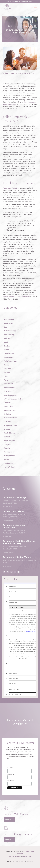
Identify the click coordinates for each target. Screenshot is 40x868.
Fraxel (23, 73)
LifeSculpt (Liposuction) (12, 399)
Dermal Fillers (8, 357)
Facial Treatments (10, 361)
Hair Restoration (9, 387)
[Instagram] (11, 572)
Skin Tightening (9, 433)
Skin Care (30, 73)
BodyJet (7, 338)
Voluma (6, 459)
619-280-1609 (7, 566)
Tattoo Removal (9, 440)
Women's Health (9, 467)
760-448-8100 (8, 520)
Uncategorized (9, 452)
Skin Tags (7, 429)
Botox (6, 342)
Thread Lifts (8, 444)
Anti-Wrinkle (8, 323)
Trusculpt (7, 448)
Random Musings (10, 410)
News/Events (8, 406)
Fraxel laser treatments (11, 188)
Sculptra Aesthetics (11, 418)
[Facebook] (4, 572)
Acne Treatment (9, 319)
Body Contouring (10, 331)
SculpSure (7, 414)
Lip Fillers (7, 403)
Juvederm (7, 391)
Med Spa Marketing (15, 856)
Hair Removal (8, 384)
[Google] (18, 572)
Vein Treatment (9, 456)
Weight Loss (8, 463)
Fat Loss (7, 372)
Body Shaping (9, 335)
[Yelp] (15, 572)
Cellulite (6, 350)
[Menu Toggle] (35, 7)
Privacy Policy (29, 851)
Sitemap (20, 853)
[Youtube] (7, 572)
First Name (10, 774)
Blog (19, 73)
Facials (6, 365)
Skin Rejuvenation (10, 425)
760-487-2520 (8, 552)
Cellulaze (7, 346)
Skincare (7, 437)
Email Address (12, 768)
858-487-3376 (7, 507)
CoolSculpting (9, 353)
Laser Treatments (10, 395)
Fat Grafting (8, 369)
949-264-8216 (7, 536)
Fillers (6, 376)
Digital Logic (27, 856)
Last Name (10, 780)
